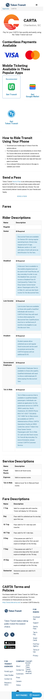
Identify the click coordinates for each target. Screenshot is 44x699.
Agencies (5, 9)
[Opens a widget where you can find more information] (34, 695)
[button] (36, 5)
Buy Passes (22, 695)
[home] (15, 5)
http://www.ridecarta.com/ (11, 602)
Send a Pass (16, 181)
